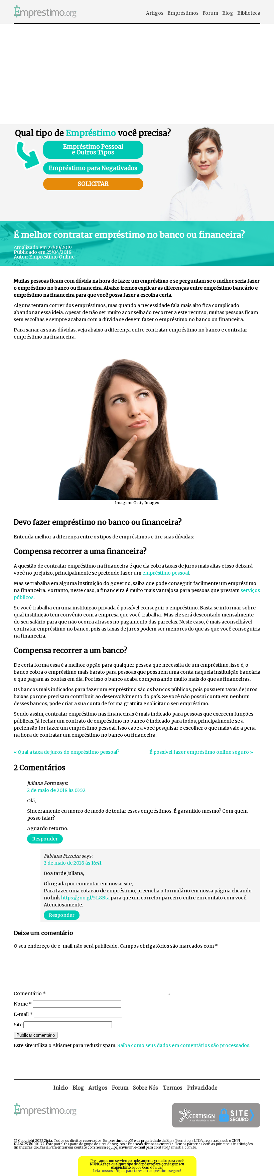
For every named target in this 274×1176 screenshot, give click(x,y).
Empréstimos (182, 13)
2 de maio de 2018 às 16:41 (73, 863)
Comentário (30, 993)
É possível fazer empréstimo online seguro (199, 752)
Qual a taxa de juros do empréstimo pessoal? (68, 752)
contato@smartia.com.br (175, 1147)
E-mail (23, 1014)
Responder (45, 839)
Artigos (154, 13)
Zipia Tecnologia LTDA (184, 1140)
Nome (23, 1004)
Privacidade (202, 1088)
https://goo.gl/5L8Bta (85, 898)
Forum (210, 13)
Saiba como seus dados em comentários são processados (183, 1045)
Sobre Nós (145, 1088)
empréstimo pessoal (165, 573)
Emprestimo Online (52, 257)
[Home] (45, 21)
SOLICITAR (93, 184)
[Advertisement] (137, 74)
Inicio (60, 1088)
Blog (227, 13)
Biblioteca (248, 13)
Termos (172, 1088)
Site (18, 1025)
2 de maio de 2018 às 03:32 (56, 790)
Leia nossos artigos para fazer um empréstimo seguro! (137, 1171)
